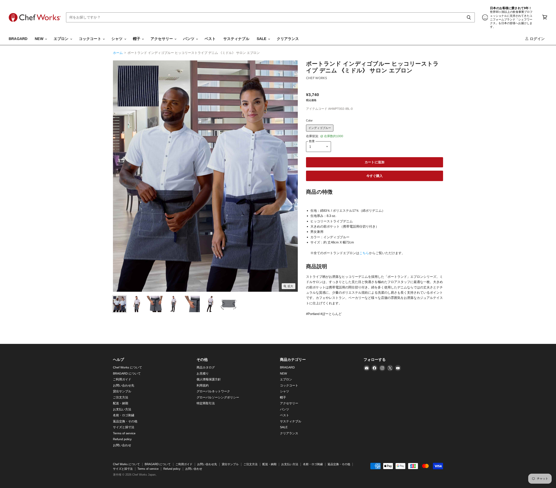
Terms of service (124, 433)
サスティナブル (236, 39)
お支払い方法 (122, 409)
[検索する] (469, 17)
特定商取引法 (206, 403)
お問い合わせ (122, 445)
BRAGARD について (127, 373)
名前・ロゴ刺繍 (123, 415)
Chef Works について (127, 367)
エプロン (62, 39)
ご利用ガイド (122, 379)
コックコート (90, 39)
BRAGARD (18, 39)
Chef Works (316, 78)
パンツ (189, 39)
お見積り (203, 373)
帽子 (137, 39)
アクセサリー (162, 39)
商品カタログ (206, 367)
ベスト (210, 39)
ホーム (118, 53)
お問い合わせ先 (123, 385)
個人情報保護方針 (209, 379)
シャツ (117, 39)
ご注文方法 (120, 397)
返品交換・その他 (125, 421)
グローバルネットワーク (213, 391)
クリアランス (288, 39)
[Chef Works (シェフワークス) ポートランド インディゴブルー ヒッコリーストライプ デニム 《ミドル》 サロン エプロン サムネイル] (119, 304)
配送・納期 (120, 403)
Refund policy (122, 439)
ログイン (537, 39)
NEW (40, 39)
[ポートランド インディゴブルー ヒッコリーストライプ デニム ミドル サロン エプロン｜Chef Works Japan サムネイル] (136, 304)
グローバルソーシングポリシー (218, 397)
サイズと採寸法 (123, 427)
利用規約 (203, 385)
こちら (364, 253)
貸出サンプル (122, 391)
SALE (262, 39)
